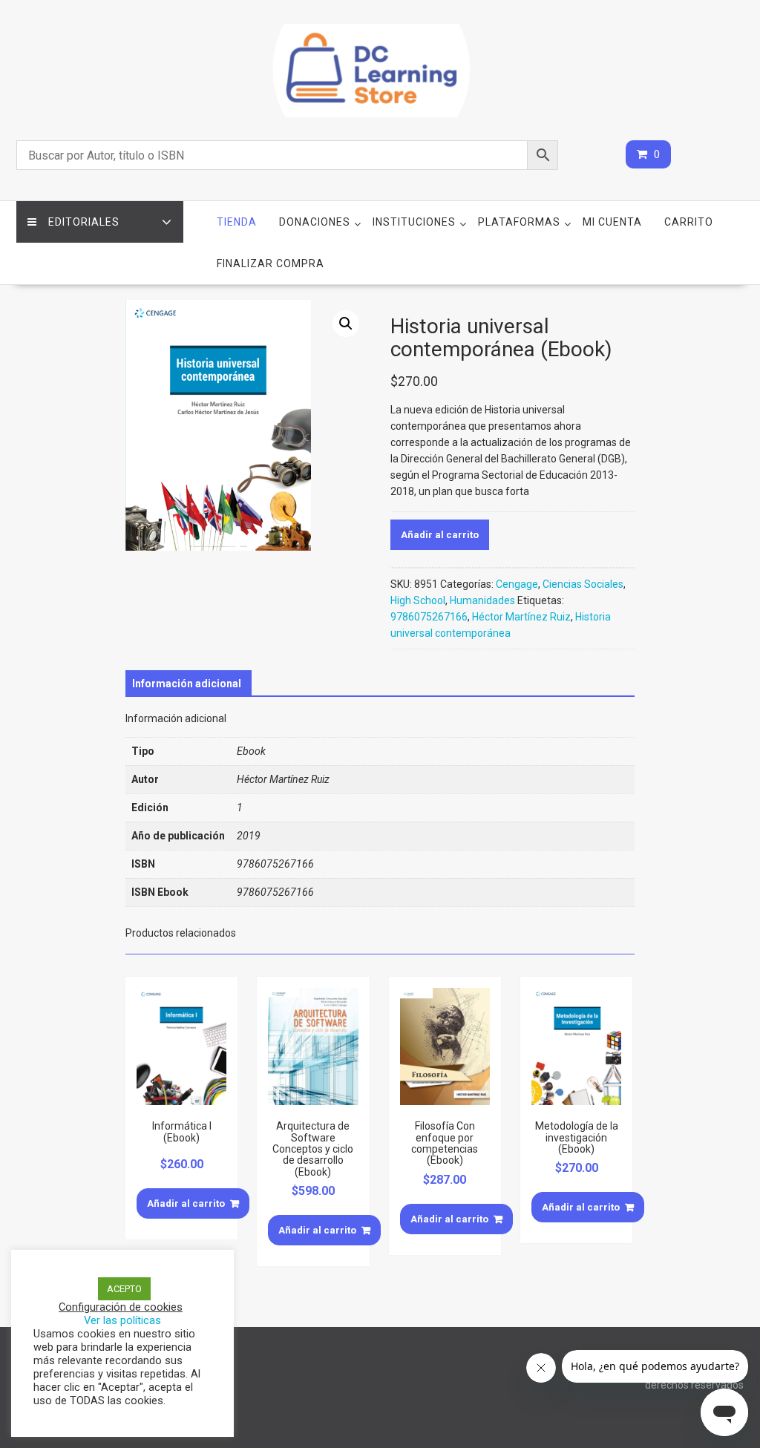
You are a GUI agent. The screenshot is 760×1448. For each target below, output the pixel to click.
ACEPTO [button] (124, 1288)
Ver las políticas (122, 1320)
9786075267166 (429, 617)
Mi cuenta (612, 222)
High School (417, 600)
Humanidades (482, 600)
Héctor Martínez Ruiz (521, 617)
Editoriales (83, 222)
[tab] (187, 683)
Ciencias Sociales (583, 584)
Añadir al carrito (440, 534)
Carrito (688, 222)
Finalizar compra (270, 263)
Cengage (517, 584)
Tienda (237, 222)
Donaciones (314, 222)
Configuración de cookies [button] (121, 1307)
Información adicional (186, 683)
